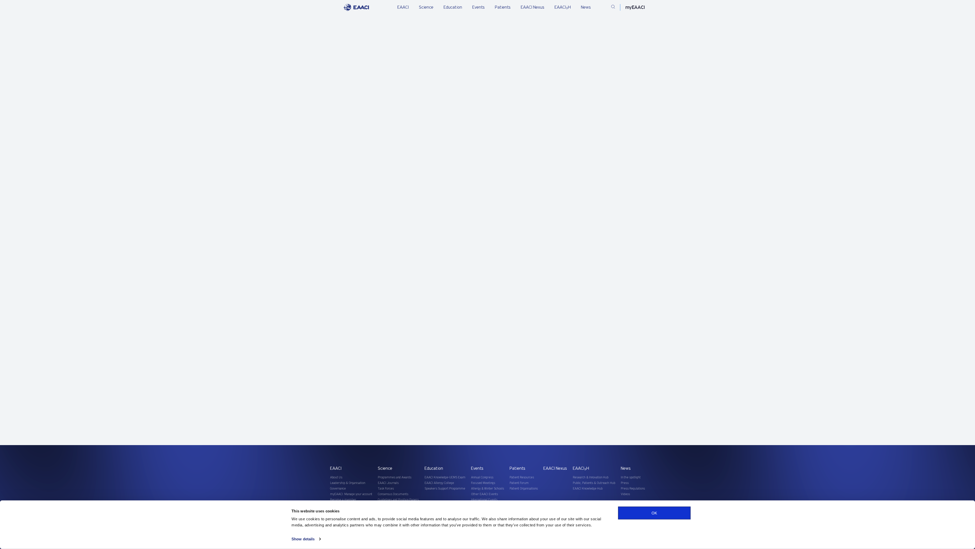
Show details (303, 539)
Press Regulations (633, 488)
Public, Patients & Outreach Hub (594, 483)
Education (453, 7)
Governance (338, 488)
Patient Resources (522, 477)
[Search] (613, 7)
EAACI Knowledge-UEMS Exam (445, 477)
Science (426, 7)
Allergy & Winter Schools (487, 488)
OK (654, 513)
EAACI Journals (388, 483)
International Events (484, 499)
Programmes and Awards (394, 477)
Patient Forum (519, 483)
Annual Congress (482, 477)
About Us (336, 477)
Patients (503, 7)
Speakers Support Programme (445, 488)
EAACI (403, 7)
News (586, 7)
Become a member (343, 499)
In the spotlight (631, 477)
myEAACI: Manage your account (351, 494)
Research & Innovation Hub (590, 477)
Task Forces (386, 488)
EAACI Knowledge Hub (588, 488)
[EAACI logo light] (356, 7)
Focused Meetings (483, 483)
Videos (625, 494)
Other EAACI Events (484, 494)
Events (478, 7)
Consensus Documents (393, 494)
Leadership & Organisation (347, 483)
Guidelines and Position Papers (398, 499)
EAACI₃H (563, 7)
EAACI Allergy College (439, 483)
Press (625, 483)
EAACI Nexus (532, 7)
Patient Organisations (524, 488)
